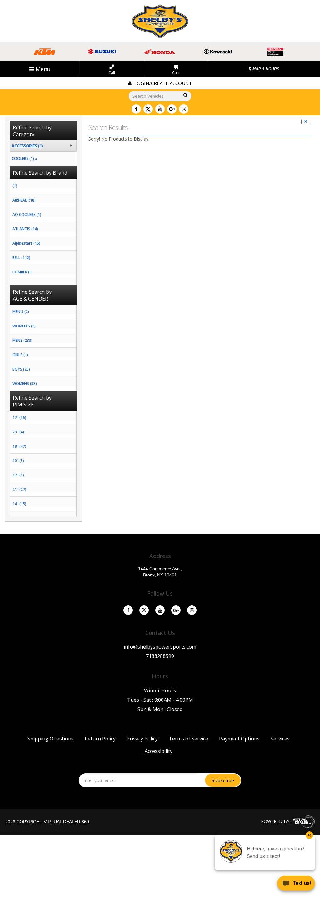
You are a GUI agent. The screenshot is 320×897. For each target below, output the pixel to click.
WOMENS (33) (24, 383)
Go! (185, 95)
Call (111, 72)
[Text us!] (296, 884)
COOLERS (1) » (23, 158)
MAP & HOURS (265, 69)
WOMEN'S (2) (24, 326)
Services (280, 738)
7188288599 (160, 656)
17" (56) (19, 417)
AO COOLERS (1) (26, 214)
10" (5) (18, 460)
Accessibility (158, 751)
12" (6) (18, 475)
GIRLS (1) (20, 354)
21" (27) (19, 489)
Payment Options (239, 738)
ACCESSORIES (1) (27, 145)
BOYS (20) (21, 369)
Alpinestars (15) (26, 243)
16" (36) (19, 518)
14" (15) (19, 503)
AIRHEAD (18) (24, 200)
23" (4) (18, 432)
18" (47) (19, 446)
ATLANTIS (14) (25, 229)
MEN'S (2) (20, 311)
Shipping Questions (51, 738)
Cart (176, 72)
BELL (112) (21, 257)
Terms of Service (188, 738)
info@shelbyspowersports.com (160, 646)
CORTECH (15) (24, 286)
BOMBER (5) (22, 272)
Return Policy (100, 738)
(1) (14, 185)
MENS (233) (22, 340)
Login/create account (162, 83)
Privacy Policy (142, 738)
